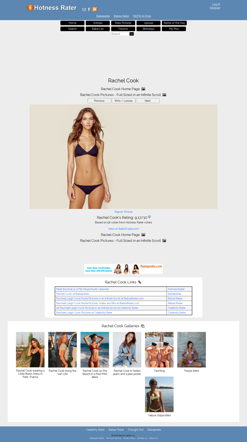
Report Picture (123, 211)
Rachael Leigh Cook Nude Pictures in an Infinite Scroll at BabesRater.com (100, 298)
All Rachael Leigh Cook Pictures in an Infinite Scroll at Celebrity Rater (97, 307)
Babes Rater (121, 16)
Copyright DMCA (97, 438)
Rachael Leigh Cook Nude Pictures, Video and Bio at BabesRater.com (97, 303)
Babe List (98, 28)
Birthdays (148, 28)
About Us (153, 438)
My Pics (174, 28)
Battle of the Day (174, 22)
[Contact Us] (84, 9)
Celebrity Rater (177, 307)
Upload (148, 22)
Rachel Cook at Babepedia (72, 293)
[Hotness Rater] (53, 10)
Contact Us (142, 438)
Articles (97, 22)
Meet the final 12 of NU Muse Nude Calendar (82, 289)
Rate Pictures (123, 22)
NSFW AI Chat (142, 16)
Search (72, 28)
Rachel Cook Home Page (121, 89)
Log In (216, 4)
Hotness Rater (176, 289)
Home (72, 22)
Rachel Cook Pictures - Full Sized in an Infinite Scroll (121, 95)
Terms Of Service (113, 438)
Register (215, 7)
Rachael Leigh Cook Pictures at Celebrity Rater (84, 312)
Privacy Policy (129, 438)
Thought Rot (136, 429)
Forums (123, 28)
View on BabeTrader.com (123, 228)
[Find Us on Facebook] (89, 9)
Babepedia (103, 16)
